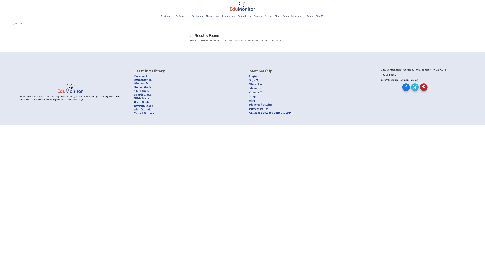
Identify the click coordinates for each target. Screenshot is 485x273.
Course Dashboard (292, 16)
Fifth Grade (141, 98)
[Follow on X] (415, 87)
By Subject (181, 16)
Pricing (268, 16)
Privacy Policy (259, 108)
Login (310, 16)
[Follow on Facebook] (406, 87)
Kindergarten (143, 79)
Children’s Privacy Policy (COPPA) (271, 112)
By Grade (165, 16)
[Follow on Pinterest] (424, 87)
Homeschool (212, 16)
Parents (258, 16)
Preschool (140, 76)
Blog (252, 100)
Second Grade (143, 87)
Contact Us (256, 92)
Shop (277, 16)
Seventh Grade (143, 105)
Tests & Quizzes (144, 113)
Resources (227, 16)
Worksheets (244, 16)
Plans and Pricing (261, 104)
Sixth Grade (141, 102)
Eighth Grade (142, 109)
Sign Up (320, 16)
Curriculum (197, 16)
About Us (255, 88)
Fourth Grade (142, 94)
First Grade (141, 83)
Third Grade (142, 91)
